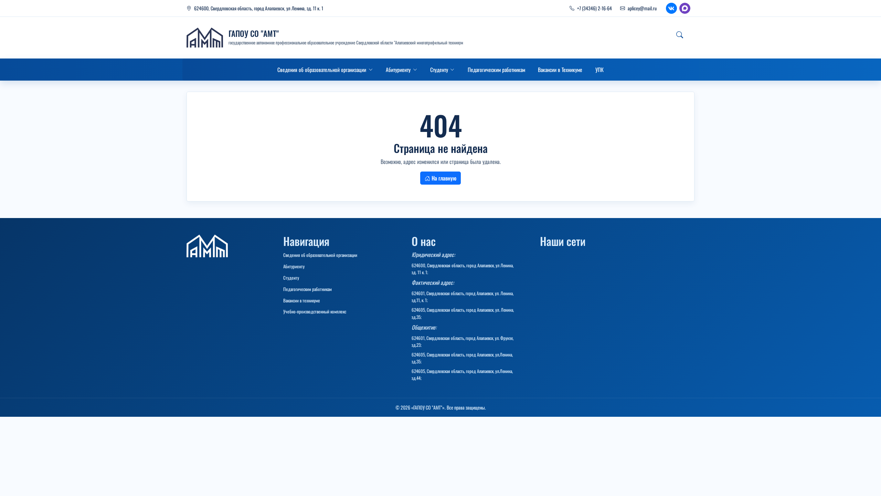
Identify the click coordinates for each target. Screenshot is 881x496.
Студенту (291, 277)
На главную (443, 178)
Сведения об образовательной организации (320, 254)
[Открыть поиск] (680, 35)
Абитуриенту (294, 266)
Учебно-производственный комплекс (314, 311)
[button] (325, 70)
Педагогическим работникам (307, 289)
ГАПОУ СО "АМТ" (254, 33)
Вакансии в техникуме (301, 300)
